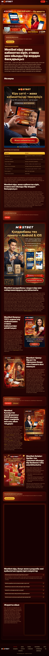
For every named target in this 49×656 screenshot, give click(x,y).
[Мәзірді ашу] (47, 1)
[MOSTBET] (20, 2)
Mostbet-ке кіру (10, 41)
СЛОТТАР (23, 648)
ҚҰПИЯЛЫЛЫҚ (39, 648)
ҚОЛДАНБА (15, 648)
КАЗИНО (29, 646)
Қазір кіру (7, 217)
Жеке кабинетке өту (9, 498)
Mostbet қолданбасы (28, 310)
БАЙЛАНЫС (38, 650)
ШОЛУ (45, 646)
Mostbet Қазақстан (7, 426)
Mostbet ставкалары (10, 434)
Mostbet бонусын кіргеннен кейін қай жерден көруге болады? (17, 586)
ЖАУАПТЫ (20, 650)
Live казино (11, 440)
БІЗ (45, 648)
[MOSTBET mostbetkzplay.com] (5, 649)
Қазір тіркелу (8, 403)
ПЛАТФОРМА (37, 646)
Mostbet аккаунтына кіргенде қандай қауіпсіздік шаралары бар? (18, 597)
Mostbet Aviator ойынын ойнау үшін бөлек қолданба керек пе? (17, 593)
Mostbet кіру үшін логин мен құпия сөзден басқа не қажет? (16, 574)
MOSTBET (15, 646)
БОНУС (22, 646)
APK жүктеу (15, 403)
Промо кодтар (16, 349)
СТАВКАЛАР (30, 648)
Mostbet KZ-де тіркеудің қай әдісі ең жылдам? (14, 590)
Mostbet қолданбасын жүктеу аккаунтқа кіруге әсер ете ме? (17, 583)
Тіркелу (42, 1)
